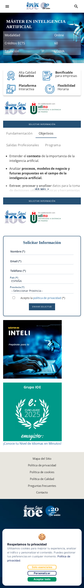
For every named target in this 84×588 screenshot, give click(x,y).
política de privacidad (47, 298)
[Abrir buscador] (76, 6)
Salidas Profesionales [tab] (22, 145)
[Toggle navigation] (7, 6)
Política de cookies (42, 472)
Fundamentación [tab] (19, 133)
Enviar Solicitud (42, 306)
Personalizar (42, 573)
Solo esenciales (42, 567)
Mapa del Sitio (42, 458)
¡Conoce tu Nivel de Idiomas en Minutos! (32, 443)
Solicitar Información (42, 124)
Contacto (42, 492)
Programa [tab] (53, 145)
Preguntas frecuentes (42, 486)
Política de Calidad (42, 479)
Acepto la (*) (43, 298)
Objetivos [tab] (46, 133)
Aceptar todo (42, 579)
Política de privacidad (42, 465)
